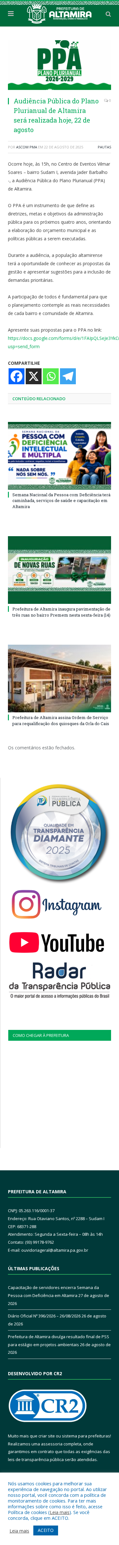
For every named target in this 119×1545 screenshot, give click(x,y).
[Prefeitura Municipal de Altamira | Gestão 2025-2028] (59, 13)
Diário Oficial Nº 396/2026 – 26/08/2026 (44, 1316)
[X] (34, 376)
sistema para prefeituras (86, 1436)
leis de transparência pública (36, 1459)
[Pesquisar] (108, 14)
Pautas (104, 147)
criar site (46, 1436)
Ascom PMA (26, 147)
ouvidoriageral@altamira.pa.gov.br (54, 1250)
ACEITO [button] (46, 1530)
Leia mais (59, 1512)
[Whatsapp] (51, 376)
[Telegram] (68, 376)
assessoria (52, 1444)
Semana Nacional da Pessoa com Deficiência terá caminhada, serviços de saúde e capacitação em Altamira (61, 500)
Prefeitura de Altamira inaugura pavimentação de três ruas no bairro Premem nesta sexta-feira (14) (61, 612)
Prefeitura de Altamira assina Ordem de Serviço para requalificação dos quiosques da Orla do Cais (60, 720)
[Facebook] (16, 376)
